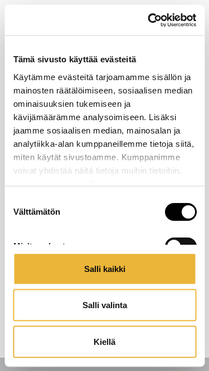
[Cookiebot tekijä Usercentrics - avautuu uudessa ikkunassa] (148, 20)
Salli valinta (104, 305)
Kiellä (104, 341)
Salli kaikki (104, 268)
